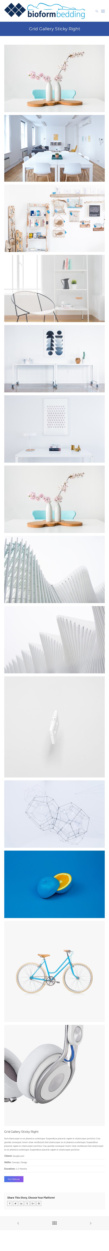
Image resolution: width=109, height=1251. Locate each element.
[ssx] (54, 1075)
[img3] (54, 429)
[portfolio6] (54, 971)
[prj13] (54, 639)
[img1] (54, 148)
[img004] (54, 884)
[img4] (54, 358)
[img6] (54, 218)
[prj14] (54, 569)
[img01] (54, 726)
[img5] (54, 288)
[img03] (54, 814)
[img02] (54, 78)
